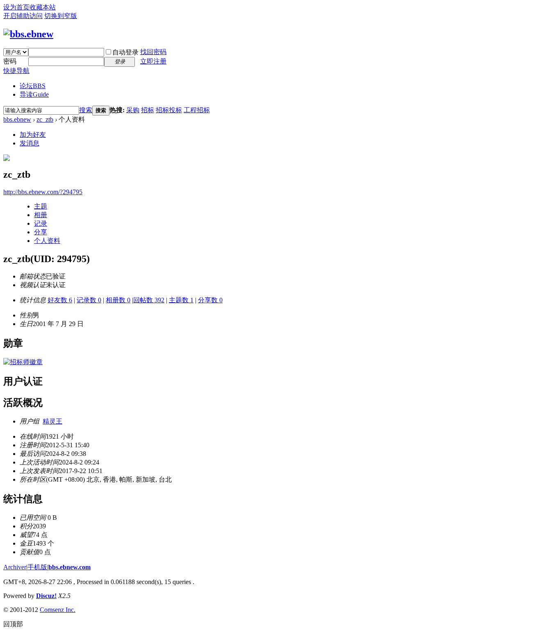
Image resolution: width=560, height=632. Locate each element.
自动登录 (125, 52)
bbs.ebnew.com (69, 567)
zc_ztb (44, 119)
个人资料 (47, 240)
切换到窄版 (60, 15)
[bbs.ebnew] (28, 34)
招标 (147, 109)
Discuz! (46, 595)
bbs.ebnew (17, 119)
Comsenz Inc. (57, 609)
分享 (40, 232)
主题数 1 (181, 300)
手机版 (37, 567)
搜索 (85, 109)
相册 (40, 214)
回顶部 (13, 624)
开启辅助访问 (23, 15)
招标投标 (169, 109)
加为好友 (33, 134)
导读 (34, 94)
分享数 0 (210, 300)
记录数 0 (89, 300)
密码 (9, 61)
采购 (132, 109)
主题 (40, 206)
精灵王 (52, 421)
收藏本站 (43, 7)
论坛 (33, 85)
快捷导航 (16, 70)
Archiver (14, 567)
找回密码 (153, 51)
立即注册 (153, 61)
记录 (40, 223)
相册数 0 (118, 300)
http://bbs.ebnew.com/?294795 (42, 191)
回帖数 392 (148, 300)
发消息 (29, 143)
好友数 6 (60, 300)
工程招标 (197, 109)
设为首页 (16, 7)
